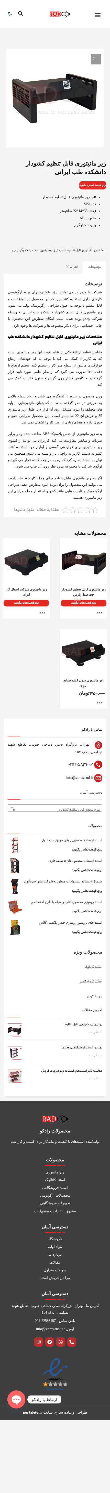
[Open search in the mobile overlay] (20, 13)
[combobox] (55, 808)
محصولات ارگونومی (25, 250)
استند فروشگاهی (90, 982)
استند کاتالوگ (93, 967)
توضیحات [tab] (94, 267)
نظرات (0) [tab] (72, 267)
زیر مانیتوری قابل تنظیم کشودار (77, 250)
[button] (98, 15)
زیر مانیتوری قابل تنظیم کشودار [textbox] (56, 810)
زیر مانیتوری (47, 250)
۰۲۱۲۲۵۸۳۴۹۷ (80, 764)
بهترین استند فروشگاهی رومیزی (82, 1047)
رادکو (86, 319)
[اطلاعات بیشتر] (101, 613)
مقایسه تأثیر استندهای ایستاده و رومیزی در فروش (71, 1071)
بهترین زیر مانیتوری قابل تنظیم (83, 1024)
